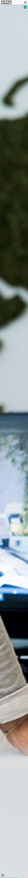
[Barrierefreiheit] (25, 7)
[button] (2, 875)
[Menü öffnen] (25, 2)
